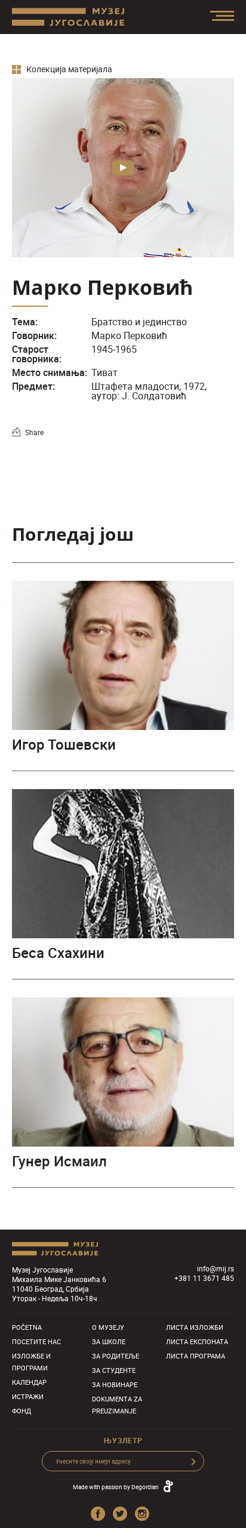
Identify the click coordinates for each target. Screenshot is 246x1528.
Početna (27, 1327)
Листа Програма (195, 1355)
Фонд (21, 1410)
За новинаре (114, 1384)
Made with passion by (116, 1487)
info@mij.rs (215, 1268)
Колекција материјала (68, 69)
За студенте (114, 1370)
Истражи (28, 1396)
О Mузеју (108, 1327)
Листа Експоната (197, 1341)
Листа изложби (194, 1327)
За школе (108, 1341)
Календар (29, 1382)
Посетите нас (36, 1341)
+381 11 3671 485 (204, 1278)
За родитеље (115, 1355)
